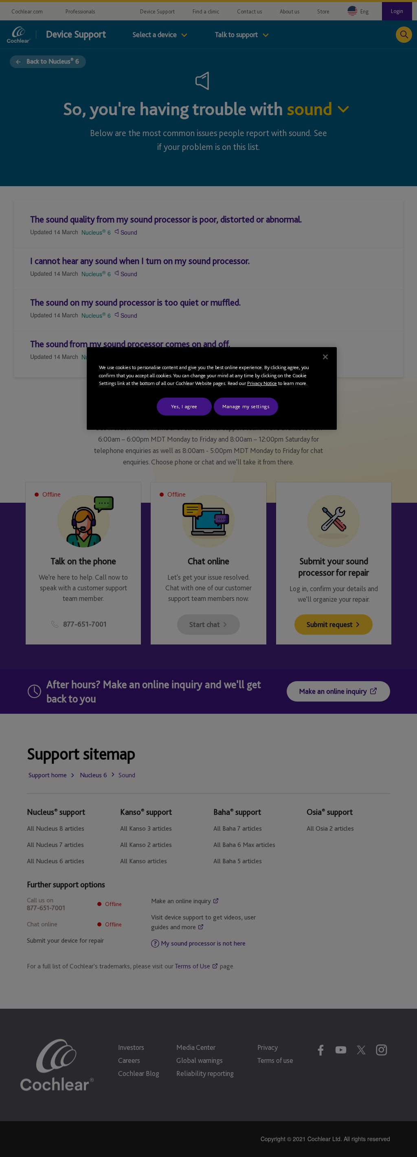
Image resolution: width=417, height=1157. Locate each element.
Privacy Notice (262, 383)
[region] (212, 388)
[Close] (325, 357)
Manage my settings (246, 406)
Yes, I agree (184, 406)
